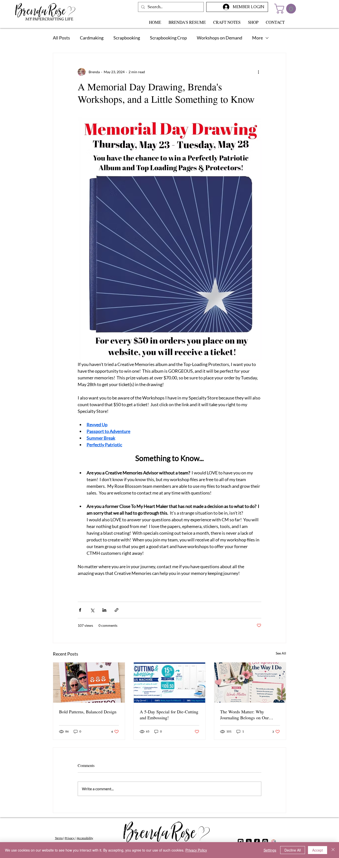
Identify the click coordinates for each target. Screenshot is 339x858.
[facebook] (257, 842)
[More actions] (258, 72)
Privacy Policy (196, 850)
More (257, 37)
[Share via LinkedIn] (104, 610)
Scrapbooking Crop (168, 37)
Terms (59, 838)
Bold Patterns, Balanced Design (87, 712)
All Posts (61, 37)
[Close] (333, 850)
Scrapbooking (126, 37)
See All (281, 653)
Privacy (70, 838)
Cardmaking (91, 37)
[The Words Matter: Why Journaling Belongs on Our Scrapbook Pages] (250, 682)
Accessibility (85, 838)
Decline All (292, 850)
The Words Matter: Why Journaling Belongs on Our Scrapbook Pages (244, 715)
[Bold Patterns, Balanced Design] (89, 682)
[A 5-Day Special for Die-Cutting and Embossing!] (169, 682)
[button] (286, 9)
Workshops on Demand (219, 37)
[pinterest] (265, 842)
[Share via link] (116, 610)
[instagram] (240, 842)
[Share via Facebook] (80, 610)
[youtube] (249, 842)
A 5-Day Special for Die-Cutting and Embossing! (169, 715)
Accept (317, 850)
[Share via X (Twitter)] (92, 610)
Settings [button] (270, 850)
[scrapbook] (273, 842)
